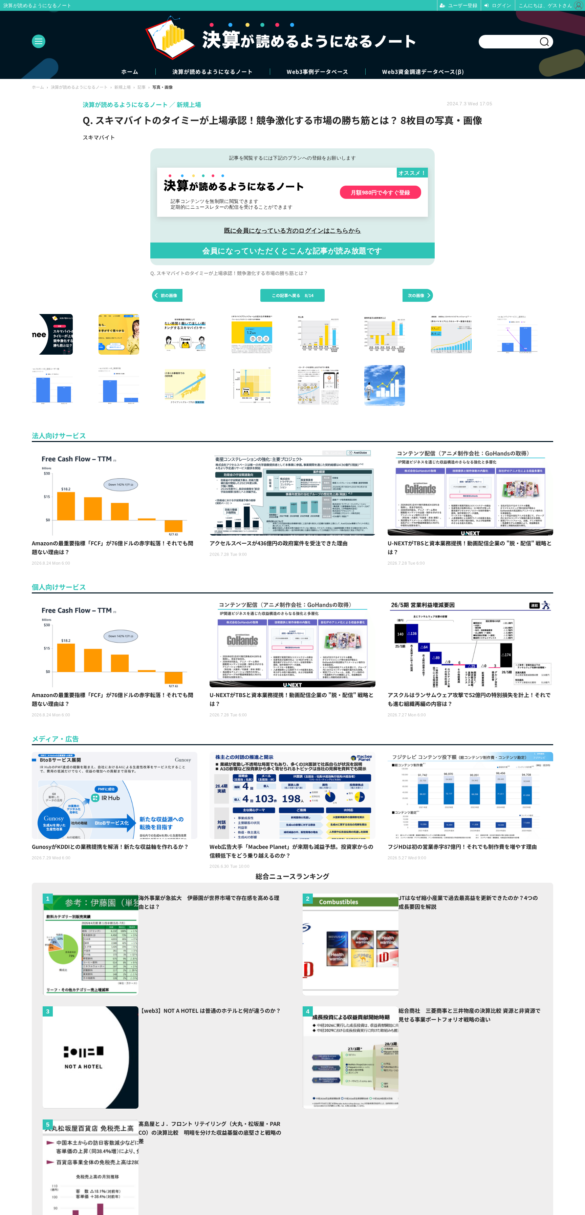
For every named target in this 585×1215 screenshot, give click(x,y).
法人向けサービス (59, 435)
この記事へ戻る (292, 295)
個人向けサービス (59, 587)
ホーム (129, 71)
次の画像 (416, 295)
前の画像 (169, 295)
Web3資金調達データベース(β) (423, 71)
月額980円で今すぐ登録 (380, 192)
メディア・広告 (55, 738)
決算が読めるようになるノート (212, 71)
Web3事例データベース (317, 71)
